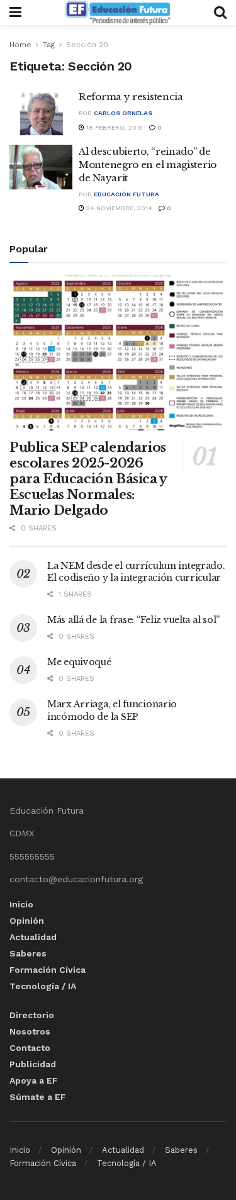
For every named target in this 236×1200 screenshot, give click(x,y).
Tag (49, 44)
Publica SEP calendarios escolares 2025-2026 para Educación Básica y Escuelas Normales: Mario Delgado (88, 479)
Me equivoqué (79, 662)
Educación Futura (126, 194)
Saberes (28, 953)
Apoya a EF (33, 1080)
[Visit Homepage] (117, 12)
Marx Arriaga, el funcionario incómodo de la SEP (112, 710)
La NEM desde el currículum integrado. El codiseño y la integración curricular (136, 572)
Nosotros (29, 1031)
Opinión (26, 921)
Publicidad (32, 1064)
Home (20, 44)
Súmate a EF (37, 1097)
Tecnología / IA (42, 986)
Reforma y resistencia (131, 97)
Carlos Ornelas (123, 112)
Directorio (31, 1015)
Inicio (21, 904)
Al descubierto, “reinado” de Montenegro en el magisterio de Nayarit (147, 164)
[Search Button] (220, 12)
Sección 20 (87, 44)
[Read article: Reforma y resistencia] (40, 112)
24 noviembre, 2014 (118, 208)
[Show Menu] (15, 12)
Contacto (29, 1048)
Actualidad (33, 937)
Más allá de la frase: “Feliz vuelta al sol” (133, 619)
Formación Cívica (47, 970)
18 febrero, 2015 (113, 127)
